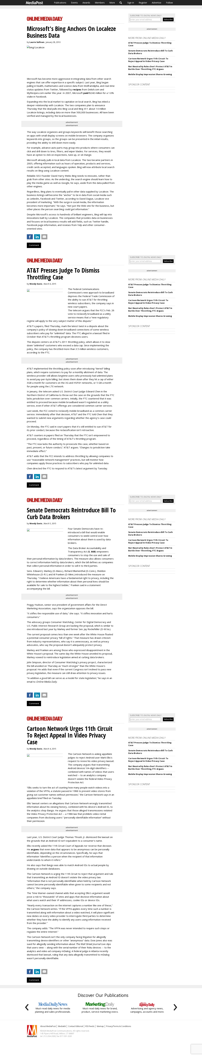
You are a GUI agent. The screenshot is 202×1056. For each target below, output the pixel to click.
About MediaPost (48, 1026)
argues (35, 849)
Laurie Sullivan (37, 42)
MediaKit (62, 1026)
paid (86, 92)
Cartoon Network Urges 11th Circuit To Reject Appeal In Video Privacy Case (148, 60)
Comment (34, 245)
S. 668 (91, 551)
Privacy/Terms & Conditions (118, 1026)
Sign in (130, 2)
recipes (77, 89)
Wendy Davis (36, 284)
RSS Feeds (89, 1026)
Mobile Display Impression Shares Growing (150, 74)
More (112, 2)
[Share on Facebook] (30, 236)
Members (100, 2)
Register (143, 2)
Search (120, 2)
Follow (169, 2)
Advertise (156, 2)
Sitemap (100, 1026)
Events (74, 2)
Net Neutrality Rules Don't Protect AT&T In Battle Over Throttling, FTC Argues (150, 68)
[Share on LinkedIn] (37, 236)
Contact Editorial (75, 1026)
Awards (86, 2)
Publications (60, 2)
